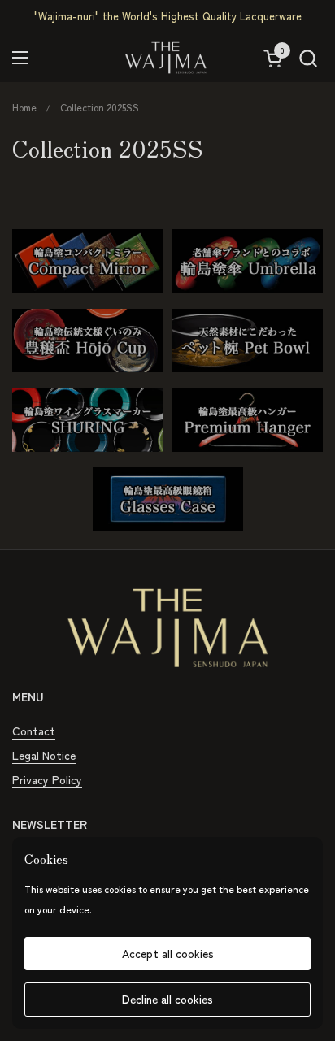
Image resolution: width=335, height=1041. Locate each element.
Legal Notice (44, 755)
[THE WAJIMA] (165, 57)
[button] (308, 58)
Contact (33, 730)
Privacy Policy (47, 779)
